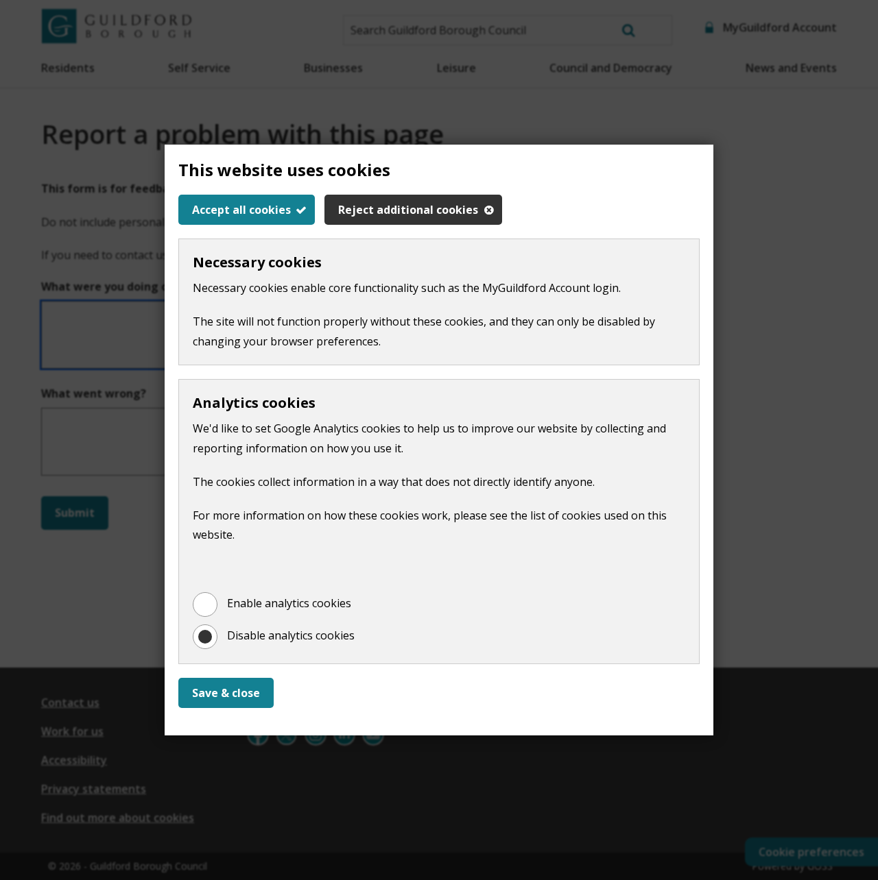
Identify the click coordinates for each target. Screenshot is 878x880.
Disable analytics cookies (291, 635)
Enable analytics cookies (289, 603)
